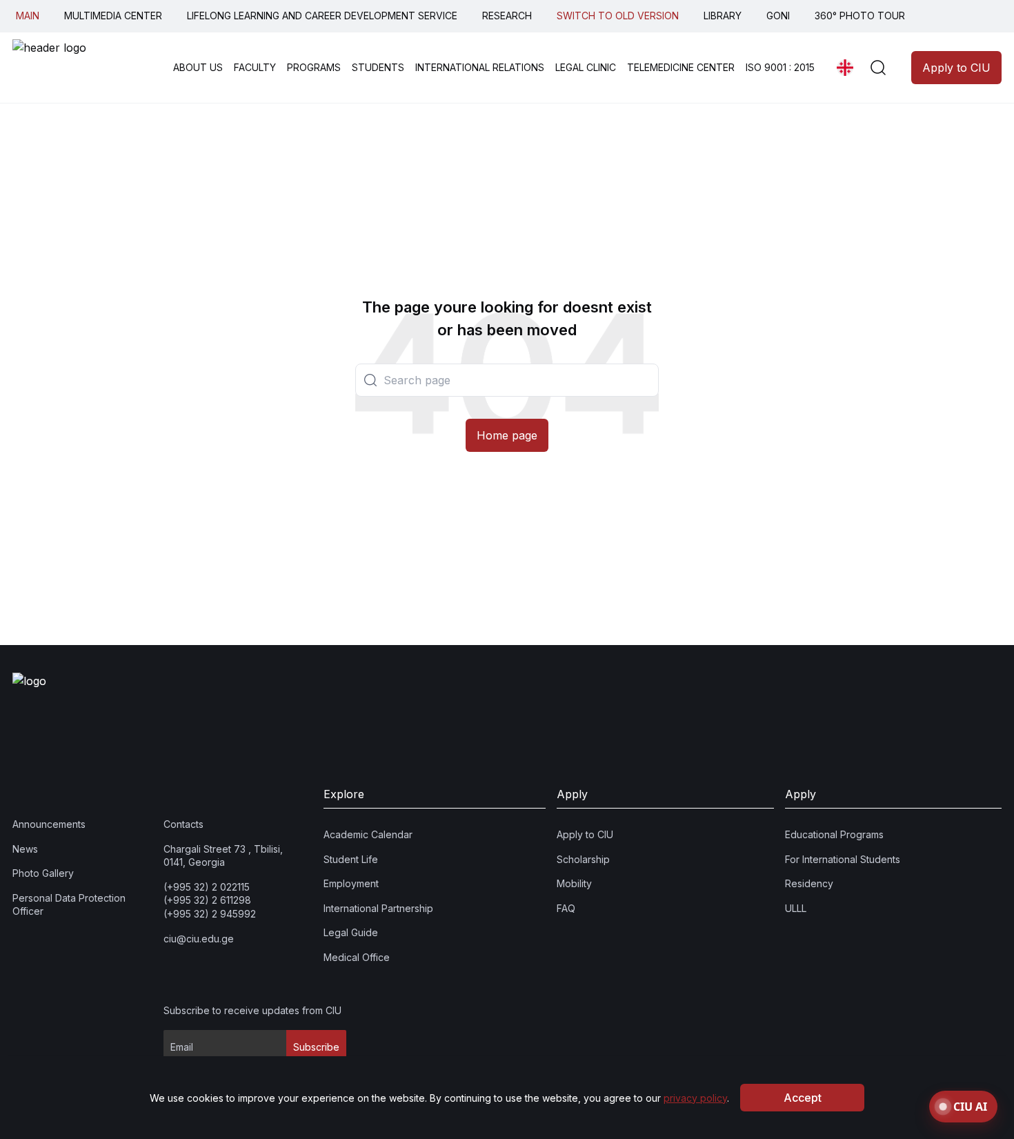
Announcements (49, 824)
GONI (778, 15)
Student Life (351, 859)
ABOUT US (198, 67)
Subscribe (316, 1047)
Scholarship (583, 859)
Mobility (574, 884)
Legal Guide (351, 933)
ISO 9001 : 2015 (780, 67)
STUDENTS (378, 67)
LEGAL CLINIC (585, 67)
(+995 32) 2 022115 (206, 887)
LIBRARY (723, 15)
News (25, 849)
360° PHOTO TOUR (860, 15)
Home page (507, 435)
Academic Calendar (368, 834)
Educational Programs (834, 834)
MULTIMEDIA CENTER (113, 15)
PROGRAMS (314, 67)
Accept (803, 1098)
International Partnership (378, 908)
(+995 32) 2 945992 (209, 914)
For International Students (842, 859)
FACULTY (255, 67)
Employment (351, 884)
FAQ (566, 908)
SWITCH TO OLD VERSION (618, 15)
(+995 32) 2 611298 (207, 901)
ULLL (795, 908)
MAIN (27, 15)
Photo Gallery (43, 874)
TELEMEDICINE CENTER (681, 67)
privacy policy (695, 1098)
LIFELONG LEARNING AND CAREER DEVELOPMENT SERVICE (322, 15)
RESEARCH (507, 15)
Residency (809, 884)
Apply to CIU (956, 68)
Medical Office (357, 957)
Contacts (183, 824)
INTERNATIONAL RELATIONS (479, 67)
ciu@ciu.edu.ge (198, 938)
